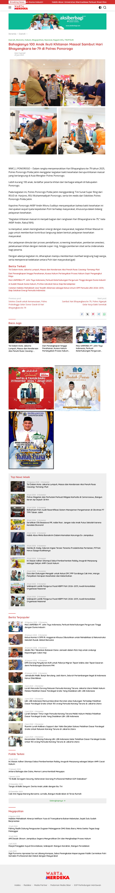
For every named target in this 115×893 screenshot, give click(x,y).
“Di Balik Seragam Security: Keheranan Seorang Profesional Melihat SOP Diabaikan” (48, 779)
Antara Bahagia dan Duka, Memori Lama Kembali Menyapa (36, 771)
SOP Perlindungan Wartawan (87, 885)
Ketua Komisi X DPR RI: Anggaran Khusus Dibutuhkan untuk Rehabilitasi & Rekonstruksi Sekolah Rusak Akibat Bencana (65, 638)
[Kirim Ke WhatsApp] (104, 314)
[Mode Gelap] (100, 7)
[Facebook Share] (82, 314)
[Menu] (10, 7)
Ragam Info (58, 40)
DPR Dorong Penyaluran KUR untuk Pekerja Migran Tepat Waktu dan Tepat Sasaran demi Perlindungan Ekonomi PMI (64, 664)
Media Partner (40, 885)
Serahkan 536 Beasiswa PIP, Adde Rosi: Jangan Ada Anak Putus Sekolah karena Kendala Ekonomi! (64, 523)
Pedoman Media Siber (60, 885)
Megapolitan (37, 40)
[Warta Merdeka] (20, 7)
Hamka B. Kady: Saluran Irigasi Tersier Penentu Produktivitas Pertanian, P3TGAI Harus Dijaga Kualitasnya (63, 549)
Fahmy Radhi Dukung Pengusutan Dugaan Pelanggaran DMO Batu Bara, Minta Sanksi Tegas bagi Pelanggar (54, 829)
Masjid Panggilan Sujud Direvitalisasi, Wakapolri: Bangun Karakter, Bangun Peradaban (49, 846)
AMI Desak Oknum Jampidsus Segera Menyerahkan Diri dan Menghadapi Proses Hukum (50, 838)
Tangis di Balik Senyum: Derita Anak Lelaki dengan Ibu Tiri (36, 786)
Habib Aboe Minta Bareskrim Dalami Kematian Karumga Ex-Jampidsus (60, 535)
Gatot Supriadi (19, 53)
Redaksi (27, 885)
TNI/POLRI (69, 40)
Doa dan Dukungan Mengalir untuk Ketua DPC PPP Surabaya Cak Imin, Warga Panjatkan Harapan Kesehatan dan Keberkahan (63, 574)
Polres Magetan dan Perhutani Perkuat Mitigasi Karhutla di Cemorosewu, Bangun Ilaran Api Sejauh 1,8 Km (64, 498)
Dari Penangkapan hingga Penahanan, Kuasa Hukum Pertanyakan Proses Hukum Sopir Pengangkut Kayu (55, 274)
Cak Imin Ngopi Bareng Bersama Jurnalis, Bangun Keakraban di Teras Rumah (45, 794)
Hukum (28, 40)
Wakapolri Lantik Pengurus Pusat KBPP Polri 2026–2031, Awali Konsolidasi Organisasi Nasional (61, 587)
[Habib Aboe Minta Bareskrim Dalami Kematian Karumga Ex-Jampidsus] (18, 537)
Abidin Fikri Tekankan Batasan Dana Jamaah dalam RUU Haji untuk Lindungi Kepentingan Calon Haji (60, 651)
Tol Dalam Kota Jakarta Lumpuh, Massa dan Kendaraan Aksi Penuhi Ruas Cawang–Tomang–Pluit (54, 269)
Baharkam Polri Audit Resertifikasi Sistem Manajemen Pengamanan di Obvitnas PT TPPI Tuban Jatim (65, 511)
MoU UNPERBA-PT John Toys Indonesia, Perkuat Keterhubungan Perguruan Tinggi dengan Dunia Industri (57, 280)
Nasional (48, 40)
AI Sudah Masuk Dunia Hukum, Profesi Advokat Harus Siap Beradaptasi (42, 284)
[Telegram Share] (99, 314)
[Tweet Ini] (87, 314)
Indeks (18, 885)
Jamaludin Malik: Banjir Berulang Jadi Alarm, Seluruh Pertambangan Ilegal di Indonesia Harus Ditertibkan (65, 676)
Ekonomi (20, 40)
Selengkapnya (57, 800)
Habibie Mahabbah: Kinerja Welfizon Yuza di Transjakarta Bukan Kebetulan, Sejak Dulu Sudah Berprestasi (52, 819)
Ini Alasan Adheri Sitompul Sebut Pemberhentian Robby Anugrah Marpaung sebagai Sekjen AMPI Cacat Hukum (62, 562)
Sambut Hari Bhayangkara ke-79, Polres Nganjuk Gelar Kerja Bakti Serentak (84, 301)
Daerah (12, 40)
